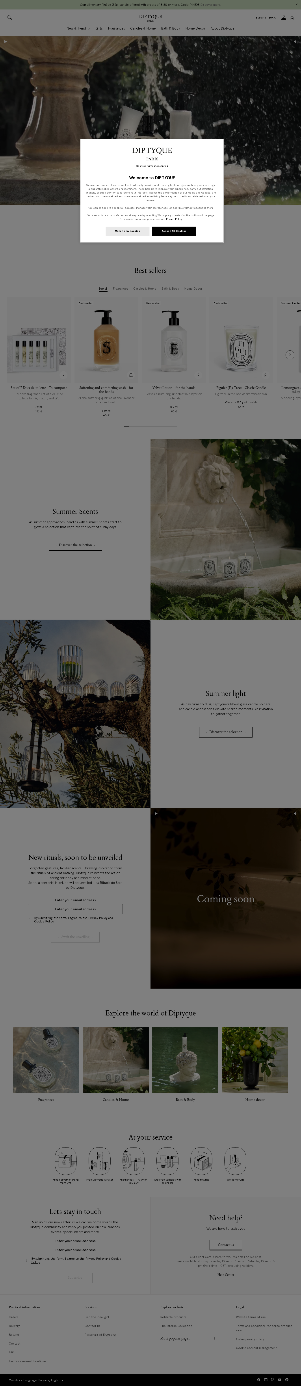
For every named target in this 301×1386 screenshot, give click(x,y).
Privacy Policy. (174, 219)
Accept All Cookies (174, 231)
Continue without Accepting (152, 166)
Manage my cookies (127, 231)
